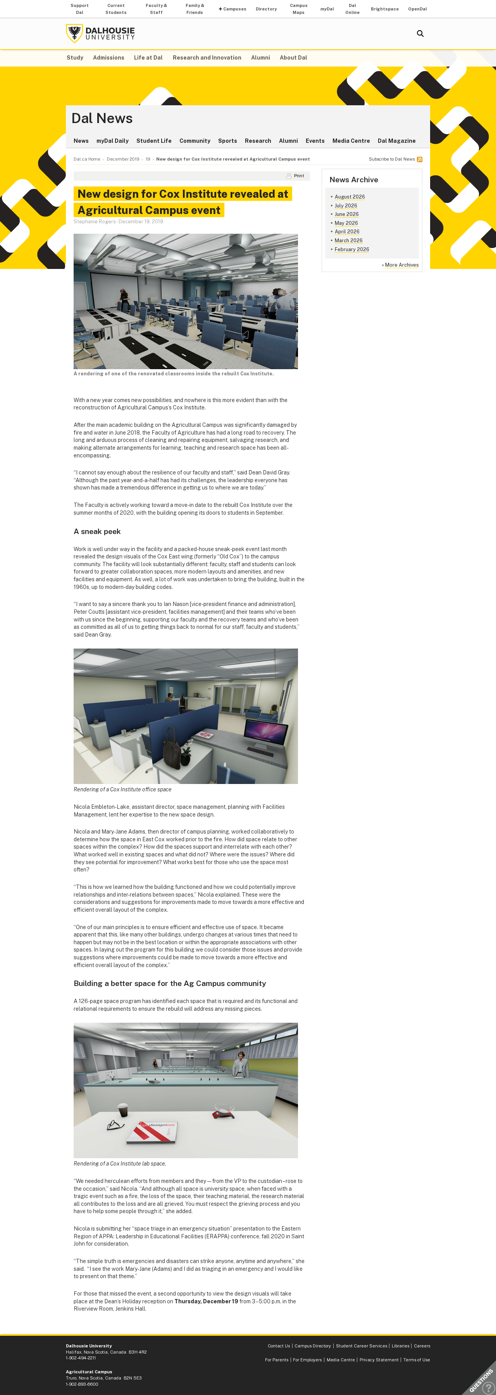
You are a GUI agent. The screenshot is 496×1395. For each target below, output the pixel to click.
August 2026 (350, 197)
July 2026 (346, 206)
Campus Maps (299, 9)
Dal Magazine (397, 141)
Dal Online (352, 9)
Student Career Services (361, 1346)
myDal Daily (112, 141)
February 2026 (352, 249)
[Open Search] (420, 33)
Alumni (260, 58)
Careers (422, 1346)
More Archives (402, 265)
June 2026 (347, 214)
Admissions (108, 58)
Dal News (102, 118)
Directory (266, 9)
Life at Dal (148, 58)
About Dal (293, 58)
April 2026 (347, 231)
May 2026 (346, 223)
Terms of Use (416, 1359)
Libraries (400, 1346)
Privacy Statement (379, 1359)
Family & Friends (195, 9)
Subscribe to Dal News (392, 159)
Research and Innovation (207, 58)
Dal (327, 9)
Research (258, 141)
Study (75, 58)
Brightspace (385, 9)
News (81, 141)
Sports (227, 141)
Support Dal (80, 9)
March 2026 (349, 240)
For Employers (307, 1359)
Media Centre (351, 141)
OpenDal (417, 9)
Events (315, 141)
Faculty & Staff (156, 9)
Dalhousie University (100, 33)
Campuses (234, 9)
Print (299, 175)
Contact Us (279, 1346)
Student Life (154, 141)
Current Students (116, 9)
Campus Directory (312, 1346)
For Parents (276, 1359)
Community (194, 141)
